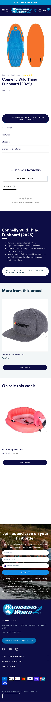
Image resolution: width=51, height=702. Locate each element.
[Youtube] (10, 649)
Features (6, 135)
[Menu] (2, 10)
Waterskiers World (14, 691)
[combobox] (4, 565)
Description (7, 128)
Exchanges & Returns (11, 149)
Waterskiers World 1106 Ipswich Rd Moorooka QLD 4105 (24, 626)
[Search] (7, 11)
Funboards (15, 75)
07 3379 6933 (15, 632)
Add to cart (25, 367)
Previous (2, 2)
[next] (44, 335)
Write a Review (26, 178)
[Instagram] (16, 649)
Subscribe (25, 572)
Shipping (6, 142)
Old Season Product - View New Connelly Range (25, 118)
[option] (25, 45)
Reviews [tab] (7, 186)
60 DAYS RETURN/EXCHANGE (25, 2)
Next (48, 2)
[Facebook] (3, 649)
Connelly (6, 75)
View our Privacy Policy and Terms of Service (31, 591)
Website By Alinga (30, 691)
